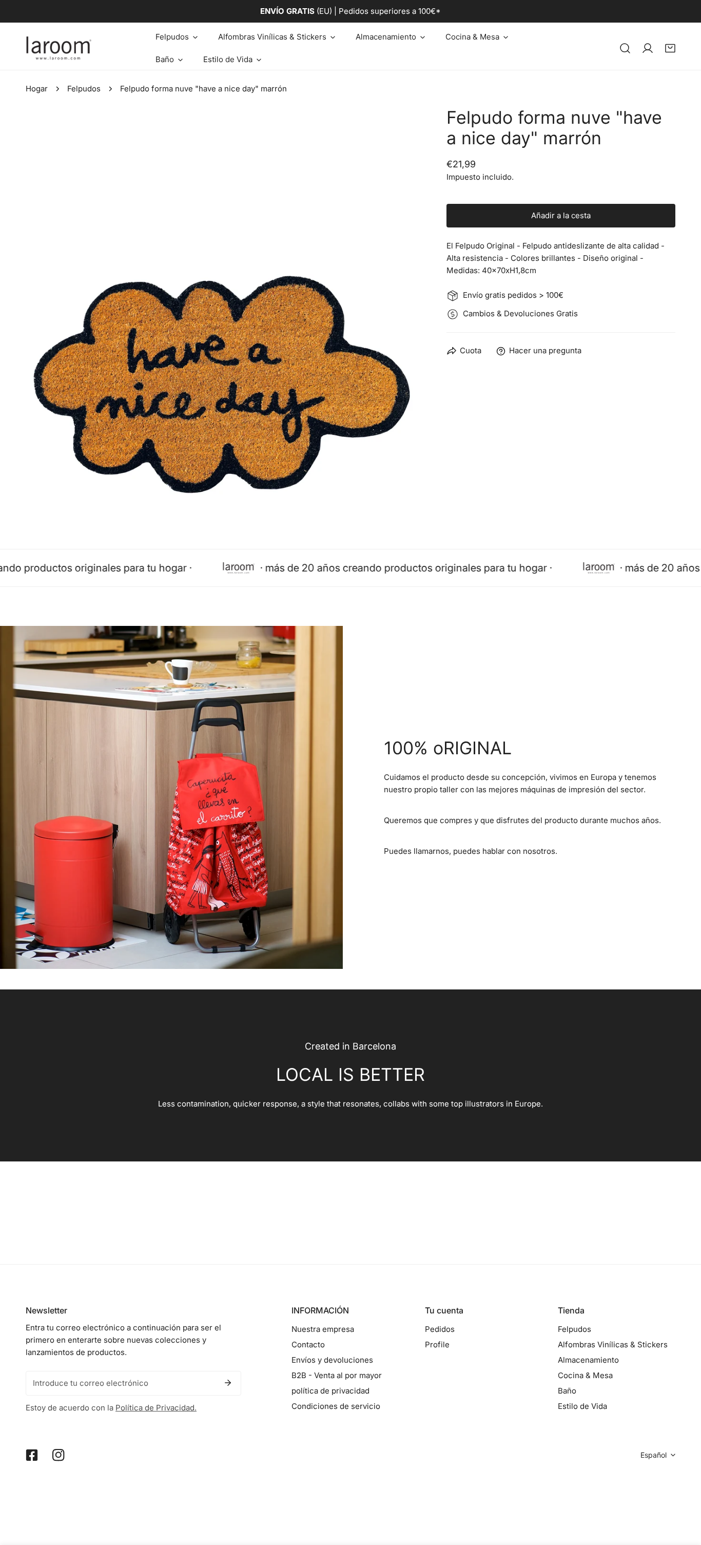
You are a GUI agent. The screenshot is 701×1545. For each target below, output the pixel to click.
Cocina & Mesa (585, 1375)
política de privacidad (330, 1391)
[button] (176, 37)
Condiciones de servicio (335, 1406)
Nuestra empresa (322, 1329)
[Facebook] (31, 1455)
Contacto (308, 1344)
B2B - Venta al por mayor (336, 1375)
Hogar (37, 88)
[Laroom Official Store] (59, 48)
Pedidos (440, 1329)
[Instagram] (58, 1455)
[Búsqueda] (625, 48)
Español (653, 1455)
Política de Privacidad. (156, 1408)
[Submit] (228, 1383)
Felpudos (84, 88)
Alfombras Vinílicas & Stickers (613, 1344)
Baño (567, 1391)
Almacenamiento (588, 1360)
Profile (437, 1344)
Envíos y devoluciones (332, 1360)
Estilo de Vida (582, 1406)
